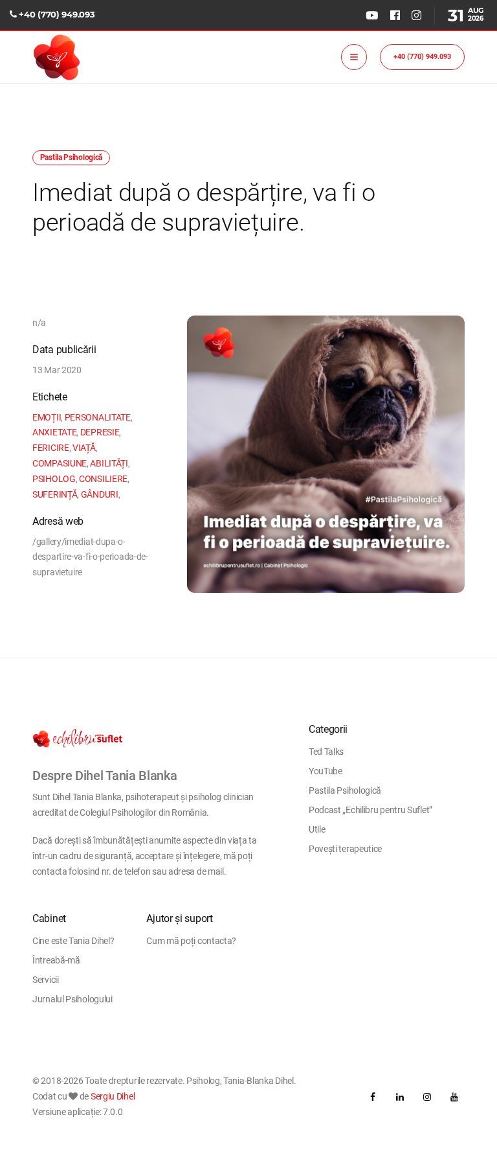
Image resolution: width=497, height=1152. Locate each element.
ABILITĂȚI (108, 463)
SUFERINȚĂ (54, 494)
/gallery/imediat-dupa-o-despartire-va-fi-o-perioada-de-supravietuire (90, 557)
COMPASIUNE (59, 463)
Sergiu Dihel (113, 1096)
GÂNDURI (99, 494)
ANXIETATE (54, 432)
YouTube (325, 771)
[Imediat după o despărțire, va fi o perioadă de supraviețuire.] (326, 454)
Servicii (45, 979)
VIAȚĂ (84, 448)
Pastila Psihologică (345, 790)
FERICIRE (50, 448)
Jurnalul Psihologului (72, 999)
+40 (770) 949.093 (56, 14)
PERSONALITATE (98, 417)
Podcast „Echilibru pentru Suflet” (370, 810)
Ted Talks (326, 751)
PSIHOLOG (54, 479)
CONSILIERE (103, 479)
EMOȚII (46, 417)
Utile (317, 829)
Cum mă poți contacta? (191, 941)
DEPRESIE (100, 432)
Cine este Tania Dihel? (73, 941)
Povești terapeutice (345, 849)
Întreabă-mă (56, 960)
